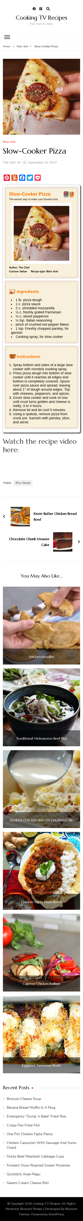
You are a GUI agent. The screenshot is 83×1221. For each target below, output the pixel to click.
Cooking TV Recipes (41, 17)
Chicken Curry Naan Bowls (41, 902)
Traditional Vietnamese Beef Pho (41, 738)
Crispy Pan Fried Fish (23, 1125)
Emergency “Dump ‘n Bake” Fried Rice (36, 1116)
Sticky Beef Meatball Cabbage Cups (35, 1156)
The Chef (9, 162)
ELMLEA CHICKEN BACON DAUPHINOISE (41, 820)
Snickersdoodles (41, 657)
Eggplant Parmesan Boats (41, 1065)
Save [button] (66, 196)
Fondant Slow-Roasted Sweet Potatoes (38, 1165)
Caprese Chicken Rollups (41, 984)
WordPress (56, 1214)
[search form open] (48, 9)
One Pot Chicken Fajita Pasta (29, 1134)
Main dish (9, 142)
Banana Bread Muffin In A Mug (31, 1107)
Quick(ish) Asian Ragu (24, 1174)
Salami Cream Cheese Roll (28, 1183)
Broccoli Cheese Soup (24, 1098)
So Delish (23, 483)
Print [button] (71, 196)
